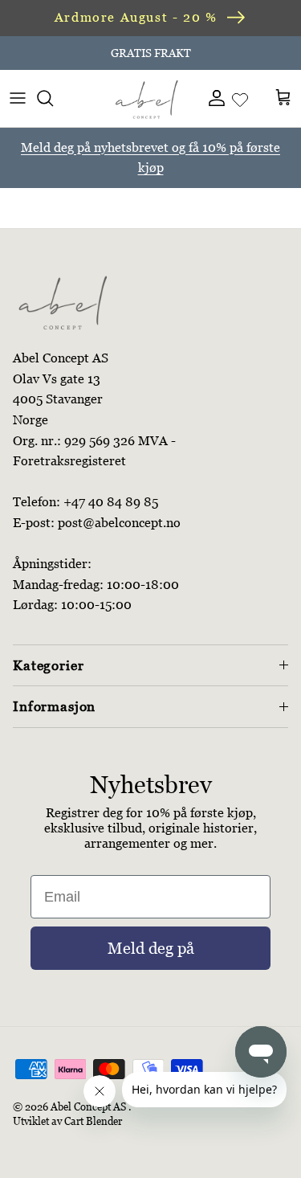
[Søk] (53, 98)
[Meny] (17, 98)
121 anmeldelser (216, 59)
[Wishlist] (240, 98)
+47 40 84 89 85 (110, 501)
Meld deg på (151, 948)
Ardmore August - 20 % (136, 17)
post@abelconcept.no (119, 522)
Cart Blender (93, 1121)
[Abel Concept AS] (147, 98)
